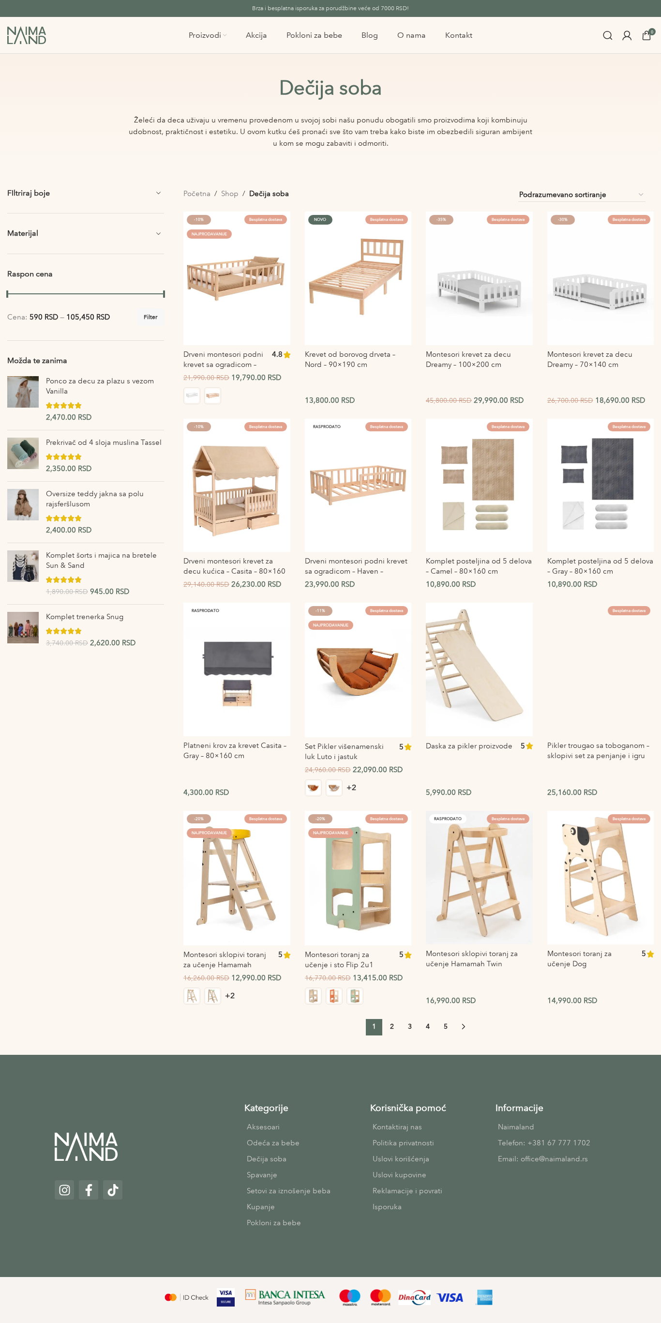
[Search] (607, 35)
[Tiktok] (112, 1190)
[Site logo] (26, 34)
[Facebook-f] (88, 1190)
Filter (150, 317)
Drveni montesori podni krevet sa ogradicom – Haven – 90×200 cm (356, 571)
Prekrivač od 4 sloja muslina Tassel (104, 442)
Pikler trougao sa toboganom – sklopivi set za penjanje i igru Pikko (598, 755)
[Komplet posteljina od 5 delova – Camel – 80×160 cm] (479, 485)
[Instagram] (64, 1190)
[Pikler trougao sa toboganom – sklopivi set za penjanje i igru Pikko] (600, 669)
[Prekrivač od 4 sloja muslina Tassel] (23, 456)
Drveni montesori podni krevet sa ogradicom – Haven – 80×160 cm (223, 364)
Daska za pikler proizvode (469, 746)
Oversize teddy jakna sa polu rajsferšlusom (95, 498)
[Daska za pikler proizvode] (479, 669)
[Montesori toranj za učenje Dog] (600, 877)
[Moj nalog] (627, 35)
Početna (196, 193)
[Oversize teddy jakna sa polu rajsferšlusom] (23, 512)
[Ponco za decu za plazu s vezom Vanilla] (23, 399)
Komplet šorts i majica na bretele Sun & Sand (101, 560)
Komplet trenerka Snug (84, 616)
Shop (230, 193)
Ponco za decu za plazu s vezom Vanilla (100, 386)
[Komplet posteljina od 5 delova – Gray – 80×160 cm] (600, 485)
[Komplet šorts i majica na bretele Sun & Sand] (23, 573)
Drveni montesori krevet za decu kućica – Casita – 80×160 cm (234, 571)
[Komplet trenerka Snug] (23, 630)
